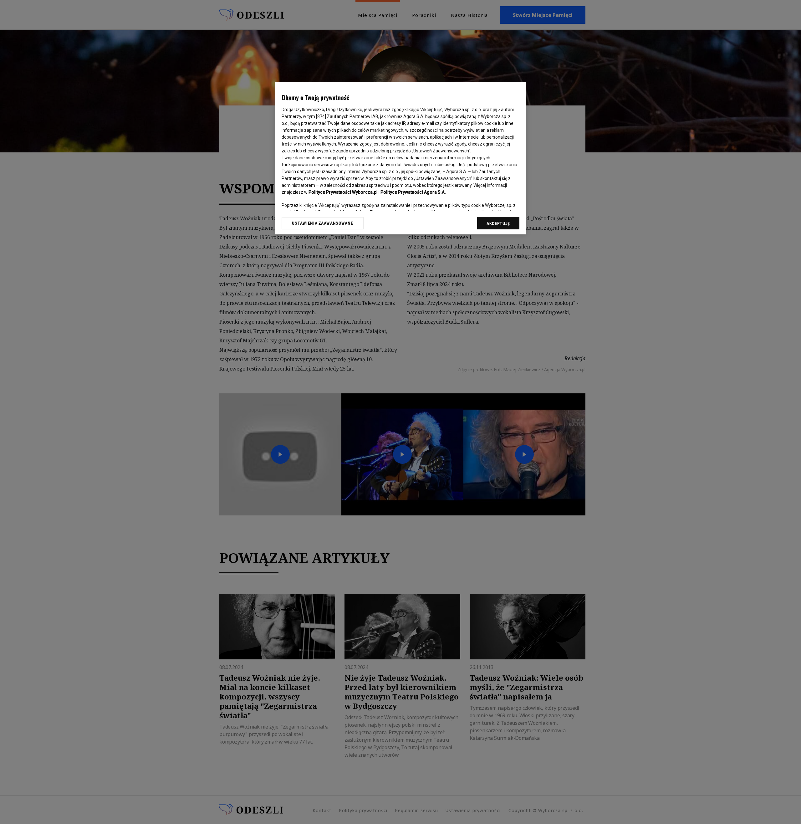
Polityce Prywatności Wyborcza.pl (343, 192)
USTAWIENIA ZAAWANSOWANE (322, 223)
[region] (400, 158)
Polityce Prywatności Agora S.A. (413, 192)
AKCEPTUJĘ (498, 223)
